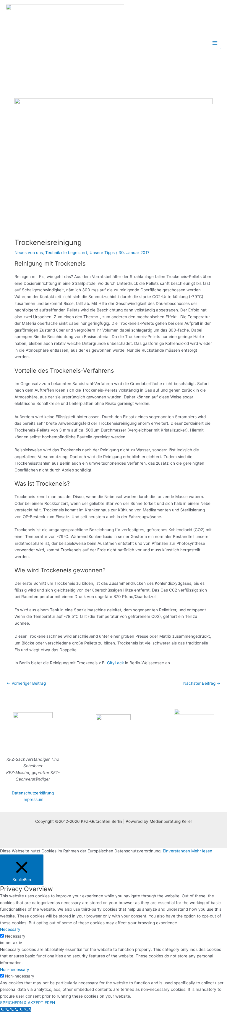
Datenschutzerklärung (33, 793)
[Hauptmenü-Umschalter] (215, 43)
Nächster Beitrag (201, 683)
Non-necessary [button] (14, 969)
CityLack (115, 662)
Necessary (15, 936)
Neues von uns (28, 252)
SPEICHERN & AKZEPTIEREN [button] (27, 1002)
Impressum (32, 799)
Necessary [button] (10, 929)
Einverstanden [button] (176, 851)
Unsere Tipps (102, 252)
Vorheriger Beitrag (26, 683)
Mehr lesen (201, 851)
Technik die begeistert (66, 252)
